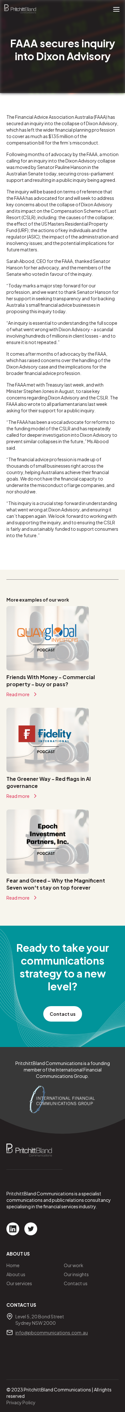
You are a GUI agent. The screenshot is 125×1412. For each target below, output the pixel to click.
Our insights (76, 1274)
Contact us (63, 1014)
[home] (20, 8)
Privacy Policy (21, 1402)
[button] (116, 9)
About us (15, 1274)
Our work (73, 1265)
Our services (19, 1283)
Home (13, 1265)
